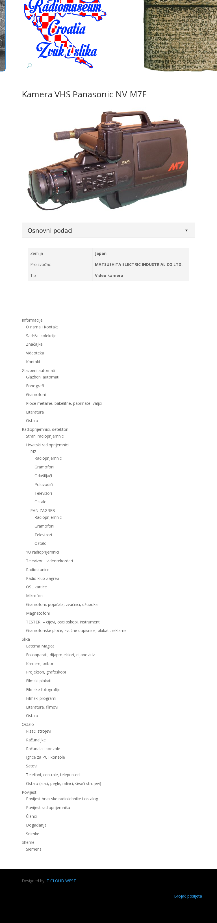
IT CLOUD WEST (60, 880)
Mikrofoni (35, 595)
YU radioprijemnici (42, 552)
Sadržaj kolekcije (41, 335)
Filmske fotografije (43, 689)
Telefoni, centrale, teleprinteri (53, 774)
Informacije (32, 320)
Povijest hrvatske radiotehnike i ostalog (62, 798)
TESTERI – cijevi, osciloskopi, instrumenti (63, 622)
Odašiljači (43, 475)
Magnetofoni (38, 613)
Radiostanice (37, 569)
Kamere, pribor (39, 663)
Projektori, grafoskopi (46, 672)
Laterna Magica (40, 646)
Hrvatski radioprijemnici (47, 444)
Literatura (35, 412)
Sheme (28, 842)
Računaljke (36, 740)
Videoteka (35, 353)
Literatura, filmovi (42, 707)
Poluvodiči (43, 484)
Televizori (43, 493)
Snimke (32, 833)
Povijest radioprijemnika (48, 807)
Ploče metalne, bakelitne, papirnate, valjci (64, 403)
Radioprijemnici (48, 458)
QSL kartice (36, 586)
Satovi (31, 766)
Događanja (36, 825)
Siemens (34, 849)
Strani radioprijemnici (45, 436)
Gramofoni (36, 394)
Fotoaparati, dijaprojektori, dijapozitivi (61, 654)
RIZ (33, 451)
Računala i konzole (43, 748)
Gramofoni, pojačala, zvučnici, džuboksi (62, 604)
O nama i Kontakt (42, 327)
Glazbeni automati (42, 377)
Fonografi (35, 385)
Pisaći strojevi (38, 731)
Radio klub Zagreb (42, 578)
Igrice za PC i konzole (45, 757)
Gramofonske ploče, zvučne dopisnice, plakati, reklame (76, 630)
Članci (31, 816)
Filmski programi (41, 698)
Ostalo (40, 501)
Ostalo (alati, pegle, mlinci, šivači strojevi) (63, 783)
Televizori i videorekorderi (49, 560)
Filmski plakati (38, 680)
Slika (26, 639)
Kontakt (33, 361)
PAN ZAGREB (42, 510)
